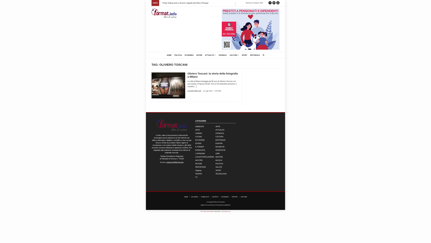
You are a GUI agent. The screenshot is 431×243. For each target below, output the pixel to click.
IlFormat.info (221, 202)
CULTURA (217, 91)
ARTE (218, 126)
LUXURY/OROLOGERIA (204, 157)
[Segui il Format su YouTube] (277, 3)
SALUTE (219, 167)
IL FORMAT (199, 147)
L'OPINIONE (200, 153)
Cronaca (223, 55)
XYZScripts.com (225, 211)
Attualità (209, 55)
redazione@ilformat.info (175, 162)
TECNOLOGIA (221, 174)
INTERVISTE (220, 150)
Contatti (215, 197)
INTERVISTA (200, 150)
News (155, 3)
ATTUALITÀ (220, 130)
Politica (178, 55)
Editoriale (255, 55)
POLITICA (219, 164)
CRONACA (220, 133)
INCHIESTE (220, 147)
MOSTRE (219, 157)
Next (235, 3)
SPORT (218, 170)
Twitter (234, 197)
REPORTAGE (200, 167)
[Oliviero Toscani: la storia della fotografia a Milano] (168, 85)
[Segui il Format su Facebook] (270, 3)
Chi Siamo (194, 197)
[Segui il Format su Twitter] (274, 3)
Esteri (199, 55)
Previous (235, 5)
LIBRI (218, 153)
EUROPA (219, 143)
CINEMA (198, 133)
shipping (198, 170)
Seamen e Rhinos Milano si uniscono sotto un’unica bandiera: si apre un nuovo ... (195, 3)
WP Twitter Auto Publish (207, 211)
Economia (189, 55)
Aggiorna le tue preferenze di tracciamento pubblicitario (215, 205)
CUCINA (198, 137)
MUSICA (219, 160)
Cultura (234, 55)
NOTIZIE (198, 164)
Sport (244, 55)
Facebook (225, 197)
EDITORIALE (220, 140)
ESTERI (198, 143)
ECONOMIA (200, 140)
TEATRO (198, 174)
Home (169, 55)
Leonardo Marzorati (194, 91)
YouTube (244, 197)
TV (196, 177)
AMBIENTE (199, 126)
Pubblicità (205, 197)
